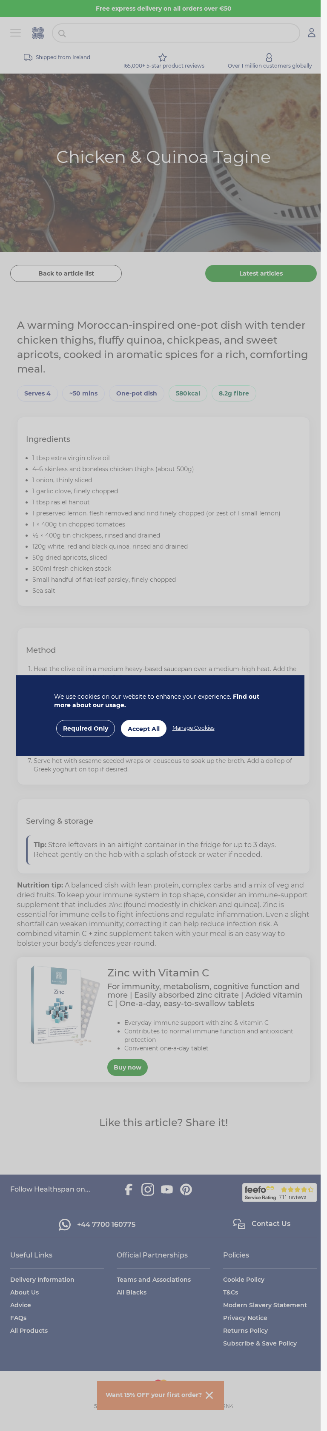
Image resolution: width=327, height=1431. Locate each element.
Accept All (144, 729)
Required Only (85, 728)
